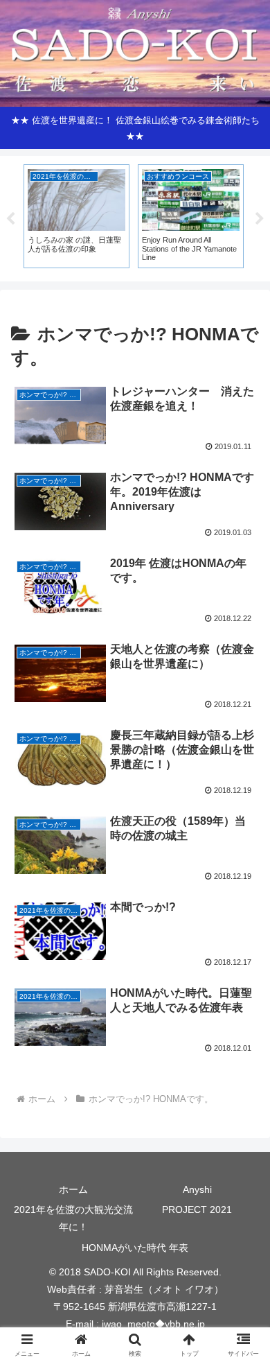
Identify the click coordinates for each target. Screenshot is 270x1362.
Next (260, 219)
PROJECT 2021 (197, 1209)
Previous (10, 219)
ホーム (73, 1189)
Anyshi (197, 1189)
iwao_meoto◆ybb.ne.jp (153, 1323)
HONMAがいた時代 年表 (135, 1247)
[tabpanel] (76, 216)
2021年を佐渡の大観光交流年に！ (73, 1218)
